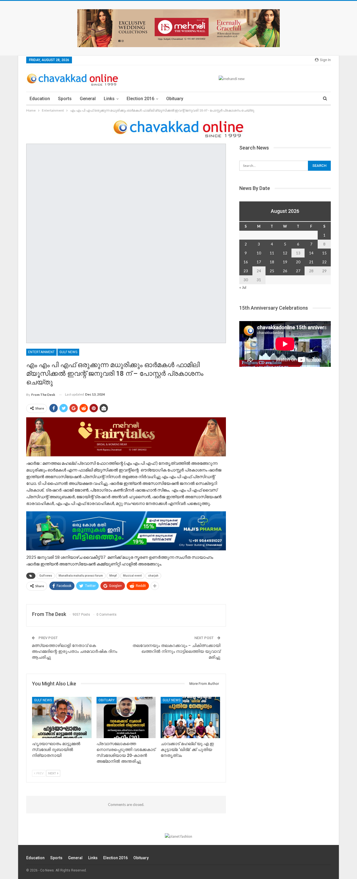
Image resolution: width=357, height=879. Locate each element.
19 (285, 262)
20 (298, 262)
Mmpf (113, 575)
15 (324, 253)
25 (272, 271)
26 (285, 271)
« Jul (242, 287)
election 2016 (140, 98)
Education (40, 98)
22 (324, 262)
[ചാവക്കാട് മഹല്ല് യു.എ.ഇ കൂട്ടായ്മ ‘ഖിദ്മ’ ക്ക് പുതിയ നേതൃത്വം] (190, 717)
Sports (65, 98)
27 (298, 271)
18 (272, 262)
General (88, 98)
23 (245, 271)
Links (109, 98)
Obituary (174, 98)
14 (311, 253)
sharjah (153, 575)
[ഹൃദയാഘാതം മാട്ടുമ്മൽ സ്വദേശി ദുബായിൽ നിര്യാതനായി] (61, 717)
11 (272, 253)
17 (259, 262)
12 (285, 253)
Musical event (132, 575)
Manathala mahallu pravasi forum (81, 575)
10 (259, 253)
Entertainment (41, 352)
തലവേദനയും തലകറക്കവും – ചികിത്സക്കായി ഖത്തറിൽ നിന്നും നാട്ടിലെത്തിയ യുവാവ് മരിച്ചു (176, 651)
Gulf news (68, 352)
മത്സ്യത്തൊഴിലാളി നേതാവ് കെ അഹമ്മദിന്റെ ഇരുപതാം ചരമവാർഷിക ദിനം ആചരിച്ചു (74, 651)
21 (311, 262)
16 (245, 262)
